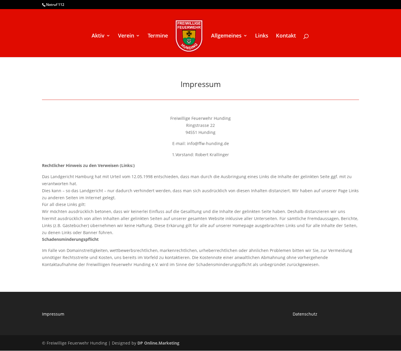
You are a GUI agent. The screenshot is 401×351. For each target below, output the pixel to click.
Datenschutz (305, 314)
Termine (158, 36)
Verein (126, 36)
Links (261, 36)
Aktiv (98, 36)
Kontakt (286, 36)
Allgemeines (226, 36)
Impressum (53, 314)
